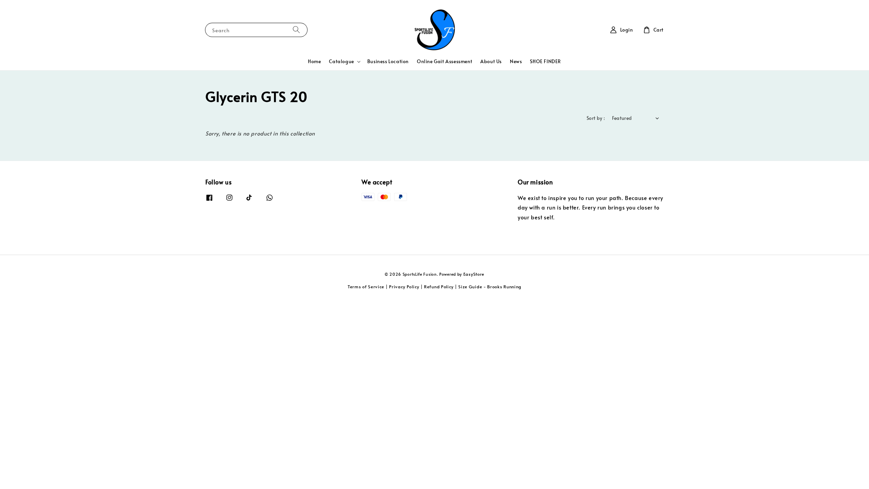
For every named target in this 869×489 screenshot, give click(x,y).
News (516, 61)
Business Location (388, 61)
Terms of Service (366, 287)
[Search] (296, 29)
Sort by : (596, 118)
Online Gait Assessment (444, 61)
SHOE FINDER (545, 61)
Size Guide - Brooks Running (489, 287)
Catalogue (341, 61)
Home (314, 61)
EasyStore (473, 274)
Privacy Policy (404, 287)
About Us (491, 61)
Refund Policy (439, 287)
